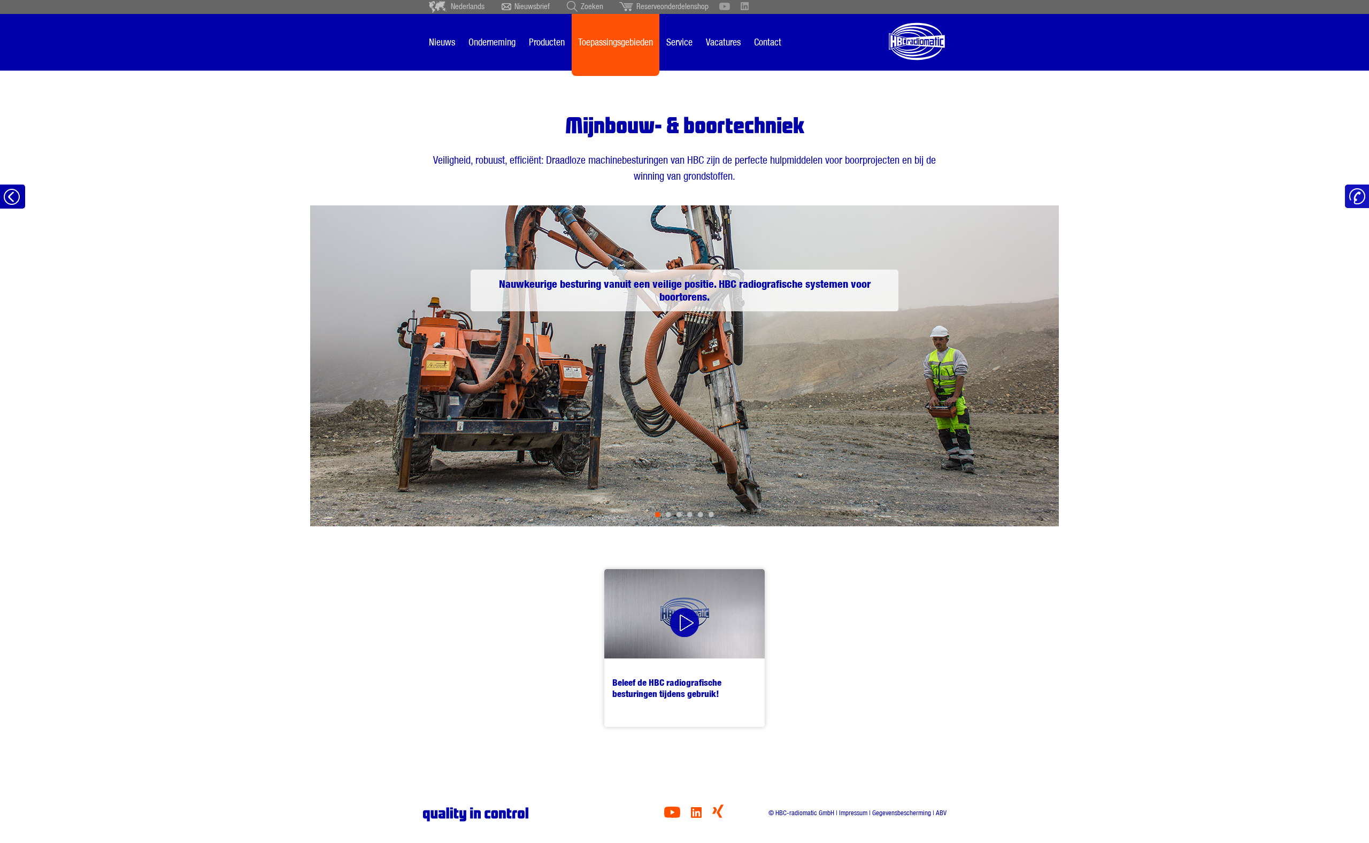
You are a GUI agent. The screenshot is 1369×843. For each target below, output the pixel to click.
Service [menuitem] (679, 42)
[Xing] (718, 815)
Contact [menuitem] (767, 42)
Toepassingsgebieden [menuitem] (615, 42)
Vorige (354, 365)
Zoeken (592, 6)
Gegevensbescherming (901, 813)
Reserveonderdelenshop (672, 6)
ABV (941, 813)
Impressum (853, 813)
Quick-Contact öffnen (1357, 197)
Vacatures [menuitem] (723, 42)
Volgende (1015, 365)
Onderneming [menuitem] (492, 42)
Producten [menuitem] (547, 42)
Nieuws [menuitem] (442, 42)
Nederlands (467, 6)
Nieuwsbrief (532, 6)
